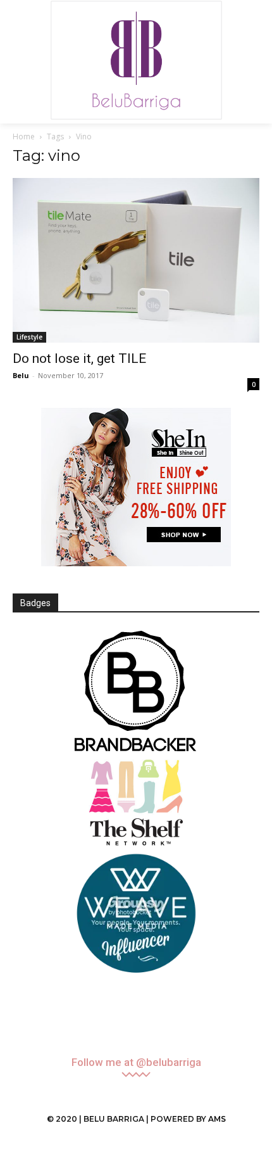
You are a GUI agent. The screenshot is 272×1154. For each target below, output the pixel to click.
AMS (217, 1119)
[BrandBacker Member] (136, 692)
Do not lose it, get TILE (79, 358)
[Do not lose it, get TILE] (136, 260)
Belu (21, 375)
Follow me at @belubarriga (136, 1062)
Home (24, 136)
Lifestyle (29, 337)
